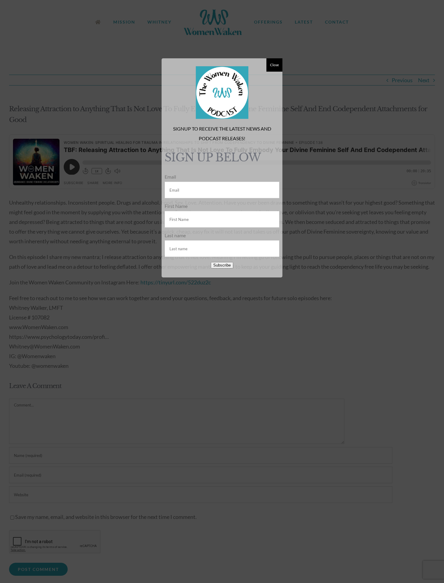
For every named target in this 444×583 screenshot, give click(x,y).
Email (170, 177)
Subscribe (222, 265)
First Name (176, 206)
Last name (175, 235)
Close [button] (274, 65)
